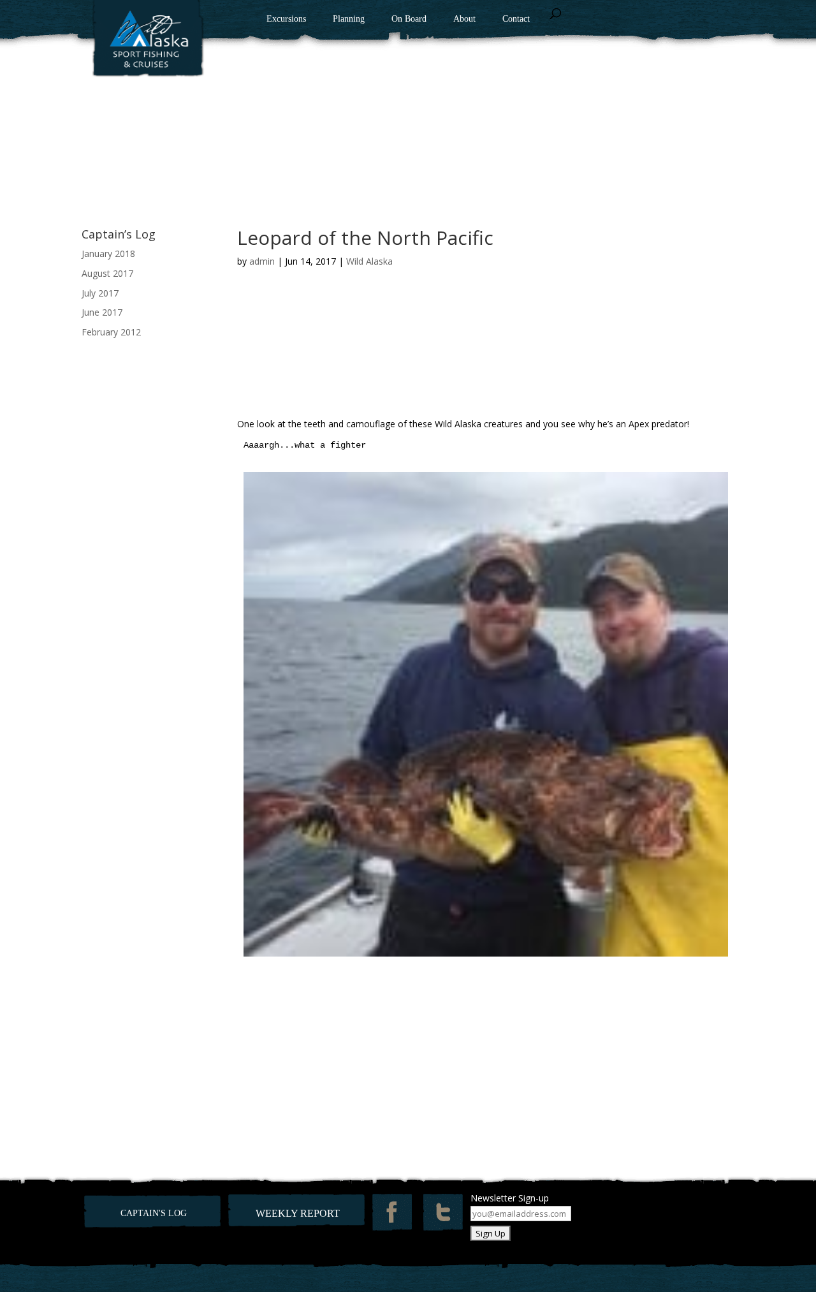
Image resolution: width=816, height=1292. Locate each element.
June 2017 (102, 312)
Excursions (286, 19)
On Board (408, 19)
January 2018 (108, 253)
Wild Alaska (369, 261)
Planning (349, 19)
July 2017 (100, 293)
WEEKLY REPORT (298, 1213)
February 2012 (111, 332)
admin (262, 261)
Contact (516, 19)
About (464, 19)
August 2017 (107, 273)
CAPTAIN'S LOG (153, 1213)
